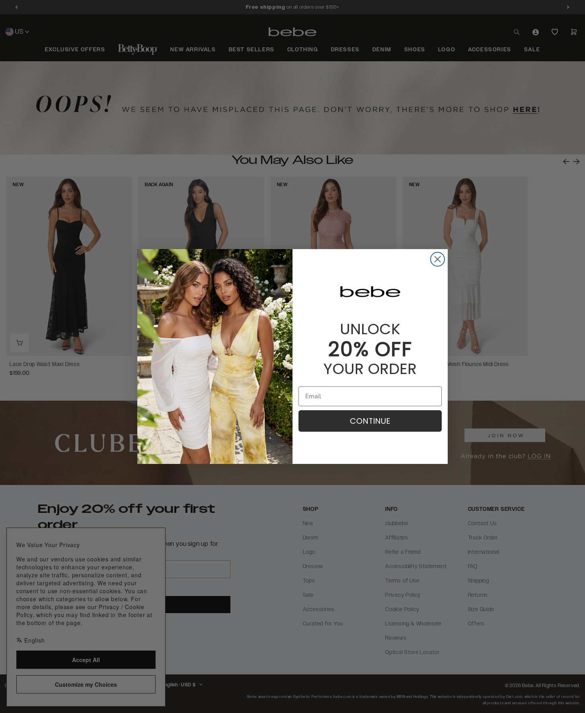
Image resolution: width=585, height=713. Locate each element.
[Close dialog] (438, 259)
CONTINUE (370, 421)
